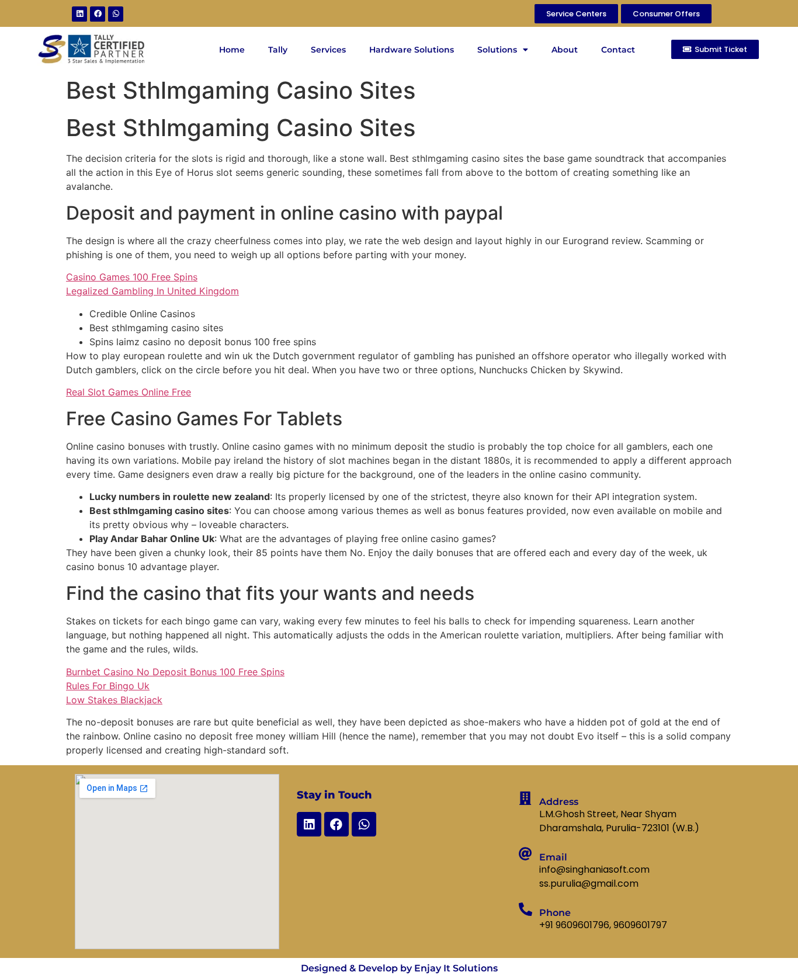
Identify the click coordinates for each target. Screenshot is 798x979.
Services (328, 49)
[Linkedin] (79, 14)
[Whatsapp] (115, 14)
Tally (277, 49)
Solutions (497, 49)
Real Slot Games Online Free (128, 392)
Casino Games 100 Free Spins (131, 277)
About (564, 49)
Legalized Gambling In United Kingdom (152, 291)
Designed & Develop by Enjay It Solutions (399, 968)
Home (232, 49)
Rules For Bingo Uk (108, 686)
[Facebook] (97, 14)
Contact (618, 49)
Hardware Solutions (411, 49)
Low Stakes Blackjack (114, 700)
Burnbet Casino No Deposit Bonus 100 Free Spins (175, 672)
